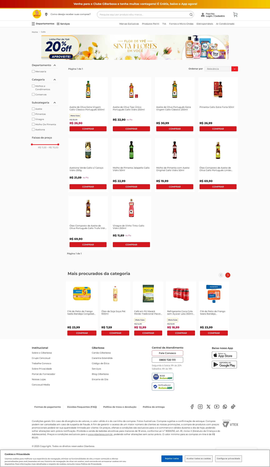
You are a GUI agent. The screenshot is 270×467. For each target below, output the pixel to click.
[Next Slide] (227, 275)
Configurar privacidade (228, 458)
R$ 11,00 (42, 147)
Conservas (41, 94)
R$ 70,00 (52, 147)
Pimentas (40, 114)
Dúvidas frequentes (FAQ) (82, 406)
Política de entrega (154, 406)
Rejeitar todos (172, 458)
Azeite (38, 109)
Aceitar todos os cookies (199, 458)
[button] (67, 14)
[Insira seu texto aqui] (225, 407)
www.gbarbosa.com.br (100, 434)
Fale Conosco (167, 353)
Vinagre (39, 119)
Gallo (43, 32)
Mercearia (40, 71)
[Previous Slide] (220, 275)
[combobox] (145, 14)
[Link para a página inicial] (35, 32)
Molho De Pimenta (45, 124)
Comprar (88, 128)
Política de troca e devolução (119, 406)
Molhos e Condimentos (42, 88)
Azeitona (40, 129)
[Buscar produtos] (191, 14)
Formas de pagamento (47, 406)
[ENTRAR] (216, 15)
